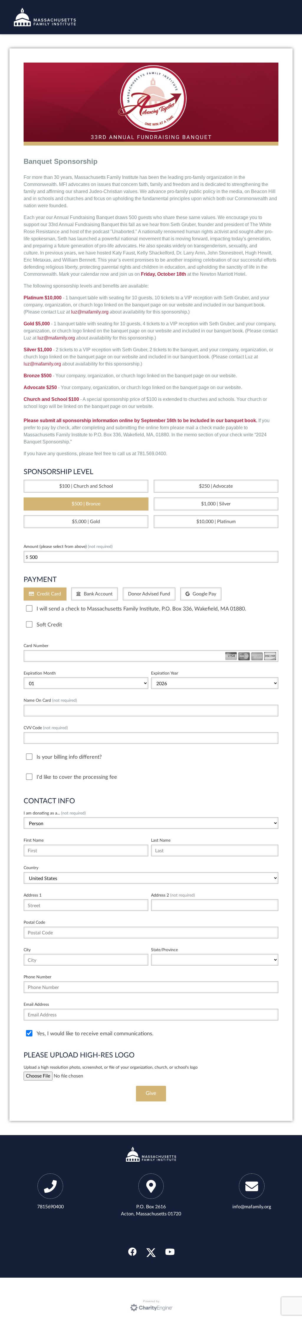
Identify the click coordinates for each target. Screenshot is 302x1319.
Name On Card (50, 700)
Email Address (36, 1004)
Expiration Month (40, 673)
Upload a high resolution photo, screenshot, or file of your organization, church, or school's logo (111, 1067)
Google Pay (204, 594)
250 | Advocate (217, 486)
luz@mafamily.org (90, 311)
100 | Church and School (87, 486)
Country (31, 868)
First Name (34, 840)
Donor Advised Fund (149, 594)
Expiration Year (164, 673)
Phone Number (37, 977)
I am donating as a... (55, 813)
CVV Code (46, 728)
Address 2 (173, 895)
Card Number (36, 646)
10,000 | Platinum (217, 521)
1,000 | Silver (217, 504)
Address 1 (33, 895)
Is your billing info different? (69, 757)
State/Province (164, 950)
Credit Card (49, 594)
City (27, 950)
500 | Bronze (87, 504)
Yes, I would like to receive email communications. (95, 1033)
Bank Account (98, 594)
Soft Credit (49, 624)
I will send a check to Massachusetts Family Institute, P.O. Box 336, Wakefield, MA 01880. (141, 608)
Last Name (160, 840)
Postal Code (34, 922)
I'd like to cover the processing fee (77, 777)
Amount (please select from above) (68, 546)
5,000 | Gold (87, 521)
